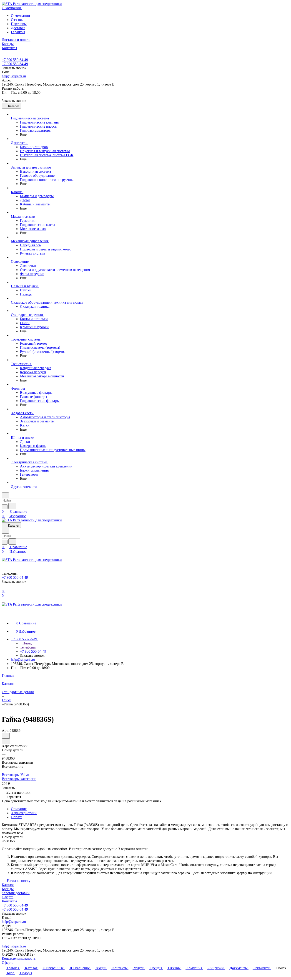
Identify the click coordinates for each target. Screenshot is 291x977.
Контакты (9, 901)
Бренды (8, 889)
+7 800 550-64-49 (15, 60)
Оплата (16, 817)
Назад (27, 643)
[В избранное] (6, 735)
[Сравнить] (6, 741)
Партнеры (19, 24)
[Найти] (12, 506)
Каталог (8, 885)
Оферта (7, 897)
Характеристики (24, 813)
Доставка (18, 28)
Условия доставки (16, 893)
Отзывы (17, 20)
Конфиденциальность (18, 958)
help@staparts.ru (14, 76)
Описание (19, 809)
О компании (20, 16)
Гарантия (18, 32)
